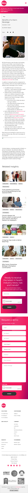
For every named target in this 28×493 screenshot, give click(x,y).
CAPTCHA (4, 297)
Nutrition (20, 183)
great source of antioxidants (17, 114)
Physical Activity (6, 186)
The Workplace (5, 212)
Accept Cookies (14, 490)
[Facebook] (8, 465)
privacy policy (18, 487)
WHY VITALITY (4, 421)
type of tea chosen (18, 117)
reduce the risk (20, 111)
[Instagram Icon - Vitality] (14, 465)
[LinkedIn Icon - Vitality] (16, 465)
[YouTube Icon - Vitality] (19, 465)
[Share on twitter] (10, 32)
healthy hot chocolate (7, 79)
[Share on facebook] (8, 32)
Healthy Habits (5, 183)
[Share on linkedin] (13, 32)
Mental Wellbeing (13, 183)
